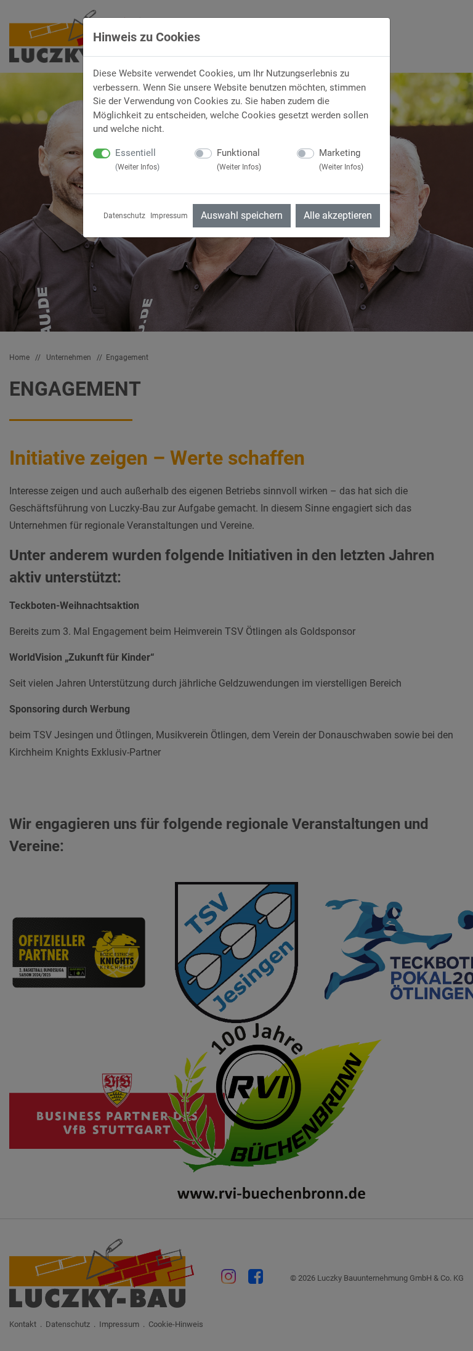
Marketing (341, 159)
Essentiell (137, 159)
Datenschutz (124, 215)
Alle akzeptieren (338, 215)
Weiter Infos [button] (137, 167)
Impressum (169, 215)
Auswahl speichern (242, 215)
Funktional (239, 159)
